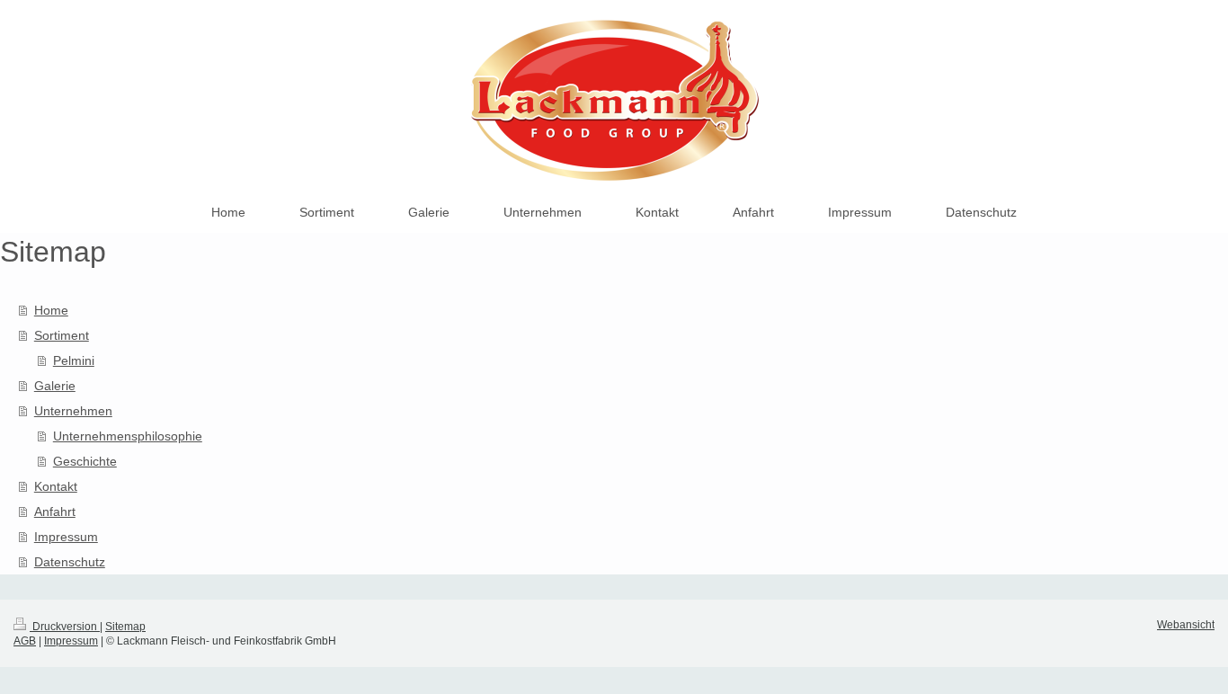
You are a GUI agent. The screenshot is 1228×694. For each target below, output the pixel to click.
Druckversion (65, 626)
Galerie (55, 385)
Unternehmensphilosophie (127, 436)
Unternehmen (73, 411)
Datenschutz (69, 562)
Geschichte (85, 461)
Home (51, 310)
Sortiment (61, 335)
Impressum (66, 536)
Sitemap (125, 626)
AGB (24, 641)
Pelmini (73, 360)
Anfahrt (55, 511)
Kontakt (55, 486)
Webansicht (1186, 624)
